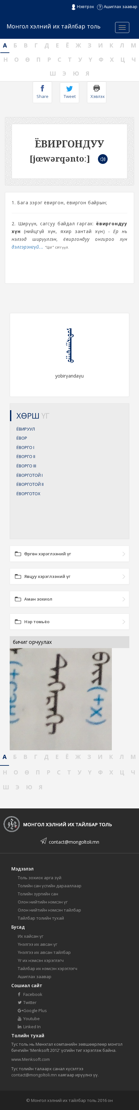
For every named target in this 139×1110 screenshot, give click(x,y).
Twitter (29, 1002)
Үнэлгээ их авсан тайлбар (44, 952)
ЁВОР (21, 438)
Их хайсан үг (30, 936)
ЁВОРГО (25, 447)
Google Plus (34, 1010)
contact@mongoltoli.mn (74, 842)
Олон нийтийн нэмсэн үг (43, 902)
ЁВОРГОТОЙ (29, 475)
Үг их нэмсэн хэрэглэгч (41, 960)
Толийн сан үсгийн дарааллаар (49, 886)
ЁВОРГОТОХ (28, 493)
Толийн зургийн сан (38, 894)
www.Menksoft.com (30, 1059)
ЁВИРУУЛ (25, 429)
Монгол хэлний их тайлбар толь (53, 26)
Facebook (32, 994)
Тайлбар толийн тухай (41, 918)
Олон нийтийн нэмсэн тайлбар (49, 910)
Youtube (31, 1018)
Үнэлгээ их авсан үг (37, 944)
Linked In (31, 1027)
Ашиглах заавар (120, 6)
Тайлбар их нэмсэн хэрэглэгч (47, 968)
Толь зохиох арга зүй (39, 878)
